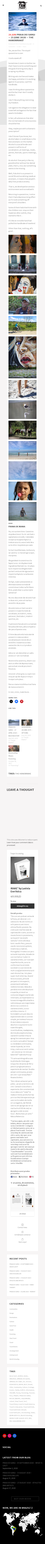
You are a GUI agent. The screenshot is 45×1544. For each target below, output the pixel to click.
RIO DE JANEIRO (15, 1398)
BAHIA (21, 1384)
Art (24, 1381)
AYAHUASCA (14, 1384)
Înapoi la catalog (17, 853)
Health (12, 1330)
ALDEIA (20, 1376)
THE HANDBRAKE (23, 774)
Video (33, 1412)
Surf (25, 1401)
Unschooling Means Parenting (12, 756)
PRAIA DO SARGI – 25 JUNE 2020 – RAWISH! (22, 1291)
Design (12, 1313)
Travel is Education (16, 1407)
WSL (30, 1418)
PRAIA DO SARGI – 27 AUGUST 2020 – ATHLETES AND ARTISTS (22, 1484)
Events (12, 1390)
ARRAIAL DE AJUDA (23, 1379)
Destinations (13, 1317)
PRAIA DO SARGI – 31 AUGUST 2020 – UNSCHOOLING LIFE (17, 1474)
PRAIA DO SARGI (25, 1396)
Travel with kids (28, 1407)
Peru (11, 1396)
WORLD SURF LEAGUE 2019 (19, 1418)
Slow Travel (13, 1338)
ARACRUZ (13, 1379)
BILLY (26, 1384)
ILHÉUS (22, 1390)
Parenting (12, 1334)
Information (30, 1390)
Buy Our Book (22, 1498)
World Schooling (14, 1359)
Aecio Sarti (13, 1376)
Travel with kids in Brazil (18, 1410)
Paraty (18, 1393)
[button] (22, 244)
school (12, 1401)
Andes (26, 1376)
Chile (11, 1387)
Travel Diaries (23, 44)
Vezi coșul (22, 1242)
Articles (28, 1381)
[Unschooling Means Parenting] (13, 748)
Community (18, 1387)
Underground (14, 1355)
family (17, 1390)
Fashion (12, 1321)
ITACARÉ (12, 1393)
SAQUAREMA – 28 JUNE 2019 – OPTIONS (26, 730)
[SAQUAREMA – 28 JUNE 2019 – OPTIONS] (26, 722)
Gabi (30, 44)
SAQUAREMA (25, 1398)
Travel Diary (14, 1404)
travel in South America (27, 1404)
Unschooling (25, 1412)
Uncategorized (14, 1351)
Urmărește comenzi (22, 1235)
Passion (32, 1393)
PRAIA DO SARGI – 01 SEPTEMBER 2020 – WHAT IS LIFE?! (22, 1464)
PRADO (16, 1396)
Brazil (30, 1384)
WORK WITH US (15, 1415)
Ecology (31, 1387)
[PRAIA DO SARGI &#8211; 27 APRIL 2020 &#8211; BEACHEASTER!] (13, 722)
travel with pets (15, 1412)
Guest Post (13, 1326)
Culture (25, 1387)
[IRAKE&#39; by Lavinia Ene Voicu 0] (22, 870)
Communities (13, 1309)
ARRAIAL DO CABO (16, 1381)
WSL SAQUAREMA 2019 (17, 1421)
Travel (11, 1342)
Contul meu (22, 1227)
